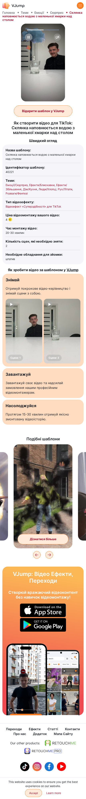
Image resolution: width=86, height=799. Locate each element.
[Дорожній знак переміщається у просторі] (26, 679)
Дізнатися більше (43, 539)
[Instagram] (37, 766)
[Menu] (80, 5)
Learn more (53, 793)
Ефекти (35, 729)
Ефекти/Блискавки (42, 185)
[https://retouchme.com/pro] (43, 751)
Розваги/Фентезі (17, 193)
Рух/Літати (65, 189)
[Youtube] (61, 766)
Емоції (39, 13)
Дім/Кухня (30, 189)
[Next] (49, 555)
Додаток (40, 734)
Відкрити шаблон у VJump (43, 111)
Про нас (19, 734)
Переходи (14, 729)
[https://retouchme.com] (60, 743)
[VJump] (13, 5)
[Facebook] (50, 766)
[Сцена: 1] (24, 331)
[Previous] (37, 555)
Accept (33, 793)
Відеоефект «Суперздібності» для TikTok (33, 206)
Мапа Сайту (63, 734)
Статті (53, 729)
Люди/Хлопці (47, 189)
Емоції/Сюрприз (17, 185)
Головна (8, 13)
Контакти (72, 729)
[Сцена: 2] (62, 331)
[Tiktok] (25, 766)
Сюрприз (56, 13)
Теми (24, 13)
